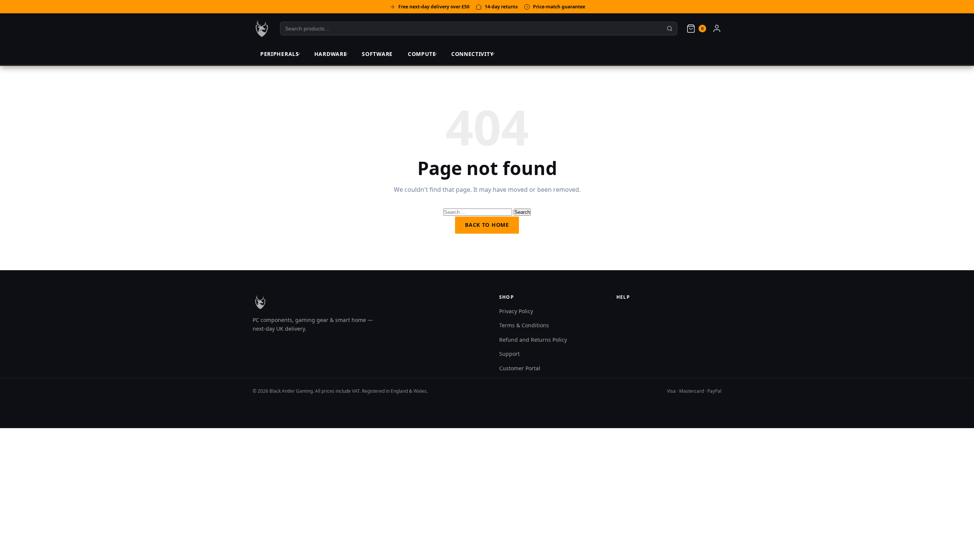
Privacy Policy (516, 311)
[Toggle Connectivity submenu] (492, 54)
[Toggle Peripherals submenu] (298, 54)
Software (377, 53)
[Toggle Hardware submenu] (345, 54)
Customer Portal (519, 368)
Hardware (330, 53)
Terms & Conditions (524, 325)
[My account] (716, 28)
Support (509, 353)
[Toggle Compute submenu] (435, 54)
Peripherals (279, 53)
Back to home (487, 224)
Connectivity (472, 53)
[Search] (670, 28)
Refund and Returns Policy (533, 339)
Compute (422, 53)
